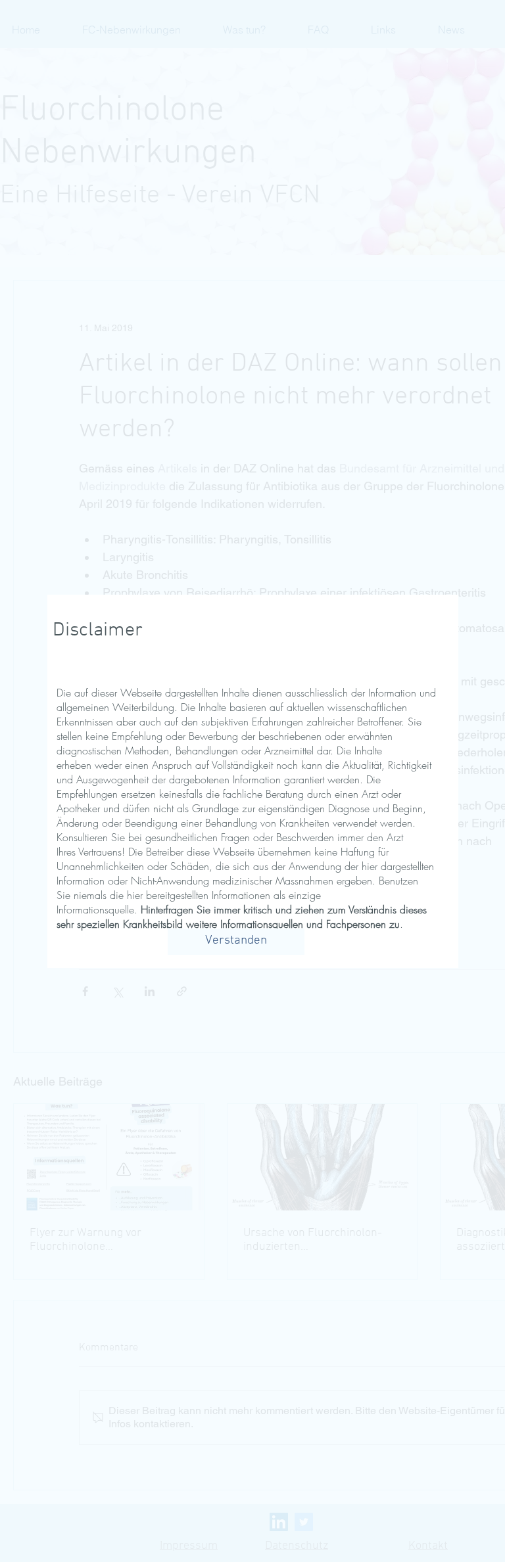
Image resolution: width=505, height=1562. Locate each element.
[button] (236, 942)
